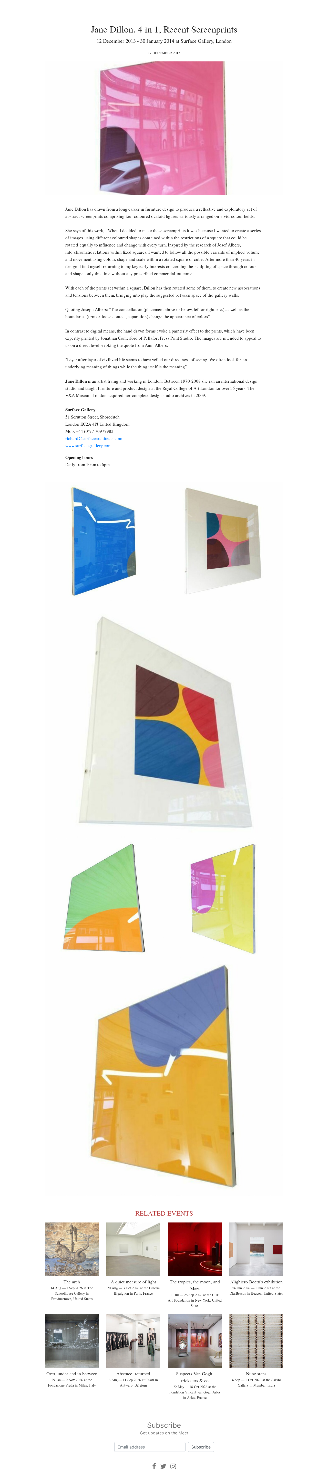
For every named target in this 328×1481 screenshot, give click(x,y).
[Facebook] (154, 1466)
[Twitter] (163, 1466)
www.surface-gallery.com (88, 445)
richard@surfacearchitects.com (93, 438)
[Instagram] (173, 1466)
